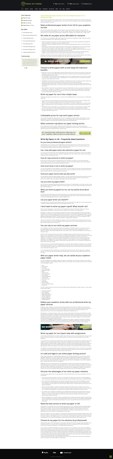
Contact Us (68, 8)
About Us (26, 8)
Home (22, 8)
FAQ (60, 8)
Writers (56, 8)
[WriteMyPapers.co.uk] (31, 3)
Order (40, 8)
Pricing (36, 8)
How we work (51, 8)
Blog (63, 8)
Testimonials (45, 8)
